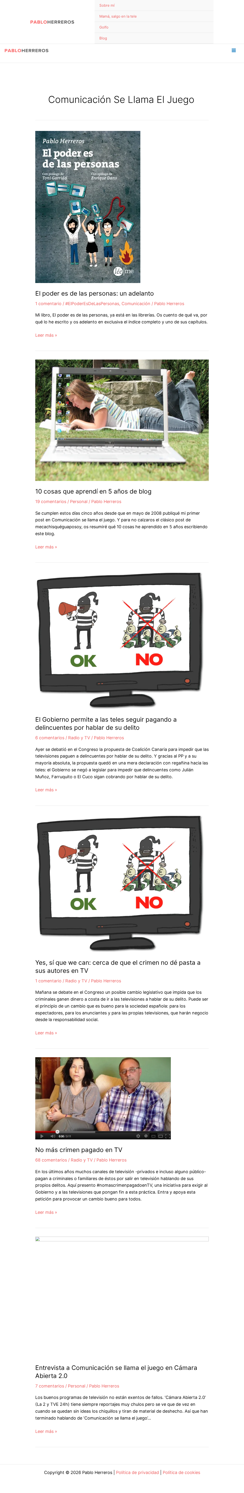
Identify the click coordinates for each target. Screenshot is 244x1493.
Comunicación (136, 303)
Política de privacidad (137, 1472)
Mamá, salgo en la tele (118, 16)
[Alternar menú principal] (233, 50)
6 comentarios (49, 737)
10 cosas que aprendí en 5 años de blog (93, 491)
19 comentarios (50, 501)
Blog (103, 38)
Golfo (103, 27)
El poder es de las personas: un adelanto (94, 293)
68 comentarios (51, 1159)
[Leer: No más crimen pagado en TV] (103, 1097)
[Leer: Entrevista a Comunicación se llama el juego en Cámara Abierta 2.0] (122, 1296)
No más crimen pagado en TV (78, 1149)
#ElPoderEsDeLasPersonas (92, 303)
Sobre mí (107, 5)
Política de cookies (181, 1472)
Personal (78, 501)
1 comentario (48, 303)
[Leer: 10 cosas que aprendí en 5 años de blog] (122, 420)
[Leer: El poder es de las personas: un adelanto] (87, 206)
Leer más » (46, 335)
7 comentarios (49, 1385)
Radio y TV (79, 737)
